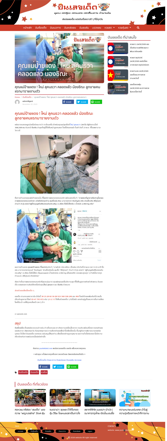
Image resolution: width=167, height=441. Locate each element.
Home (17, 97)
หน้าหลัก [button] (27, 28)
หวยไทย (44, 372)
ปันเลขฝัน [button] (84, 28)
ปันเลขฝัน (70, 360)
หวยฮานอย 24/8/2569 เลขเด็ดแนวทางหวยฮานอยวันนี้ (139, 75)
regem (90, 431)
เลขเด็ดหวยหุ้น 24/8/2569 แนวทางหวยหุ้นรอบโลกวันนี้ (139, 88)
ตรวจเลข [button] (96, 28)
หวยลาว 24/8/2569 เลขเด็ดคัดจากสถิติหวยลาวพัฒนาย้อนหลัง (139, 48)
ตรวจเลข (77, 360)
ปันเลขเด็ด (34, 372)
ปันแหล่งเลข (61, 360)
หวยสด (108, 28)
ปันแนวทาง (51, 360)
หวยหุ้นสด (123, 28)
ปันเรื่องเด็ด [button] (41, 28)
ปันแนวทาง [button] (55, 28)
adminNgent (27, 101)
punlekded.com (45, 348)
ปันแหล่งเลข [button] (70, 28)
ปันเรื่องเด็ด (27, 97)
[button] (68, 102)
